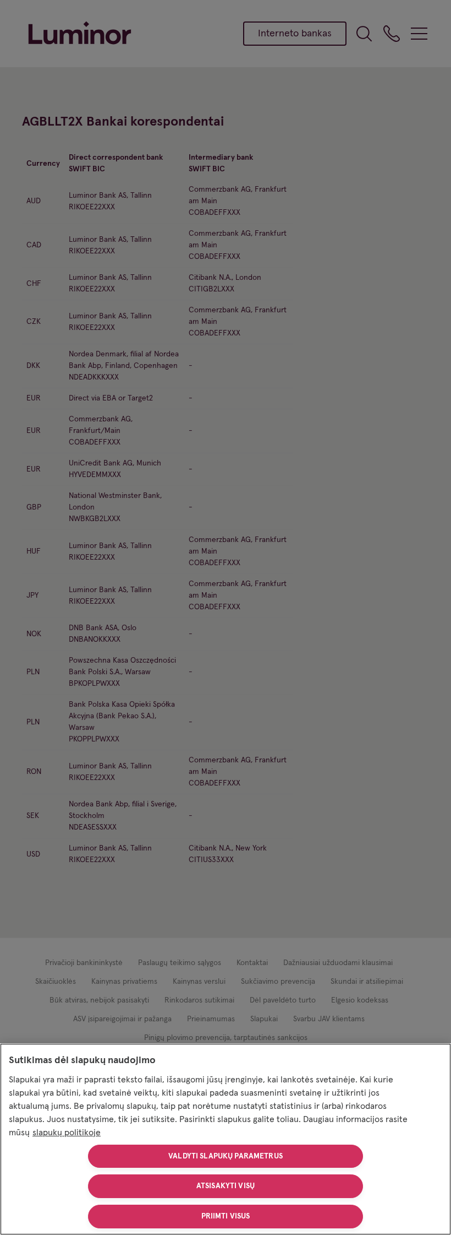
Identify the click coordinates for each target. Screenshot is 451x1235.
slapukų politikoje (66, 1132)
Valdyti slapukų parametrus (225, 1156)
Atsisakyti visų (225, 1186)
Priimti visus (225, 1216)
